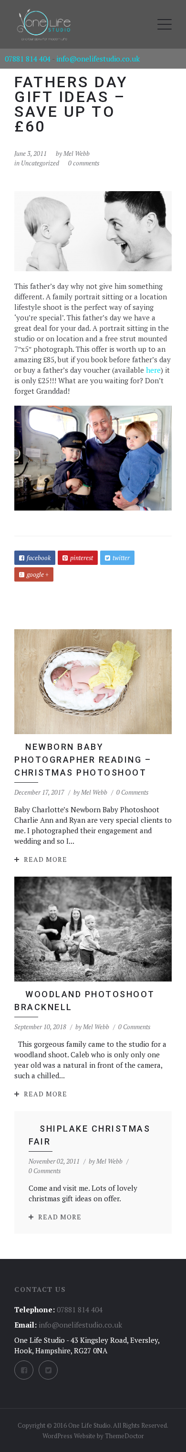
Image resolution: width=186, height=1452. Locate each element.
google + (38, 574)
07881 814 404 (28, 58)
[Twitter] (48, 1370)
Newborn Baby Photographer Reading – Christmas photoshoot (82, 759)
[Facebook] (23, 1370)
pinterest (81, 557)
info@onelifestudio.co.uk (98, 58)
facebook (39, 557)
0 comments (83, 163)
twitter (121, 557)
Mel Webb (76, 153)
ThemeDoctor (124, 1436)
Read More (45, 859)
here (153, 370)
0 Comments (132, 792)
